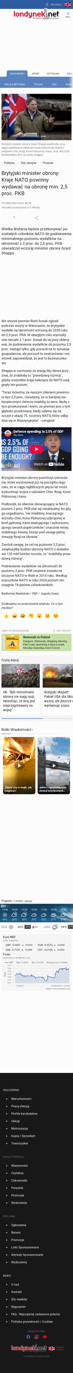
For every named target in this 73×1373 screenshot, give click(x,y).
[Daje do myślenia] (31, 615)
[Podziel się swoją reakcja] (13, 218)
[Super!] (14, 615)
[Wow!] (39, 615)
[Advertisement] (36, 35)
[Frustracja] (56, 615)
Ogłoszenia (11, 1090)
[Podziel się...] (36, 218)
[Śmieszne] (23, 615)
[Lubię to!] (6, 615)
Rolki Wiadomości (16, 729)
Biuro (7, 1275)
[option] (35, 1099)
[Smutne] (47, 615)
